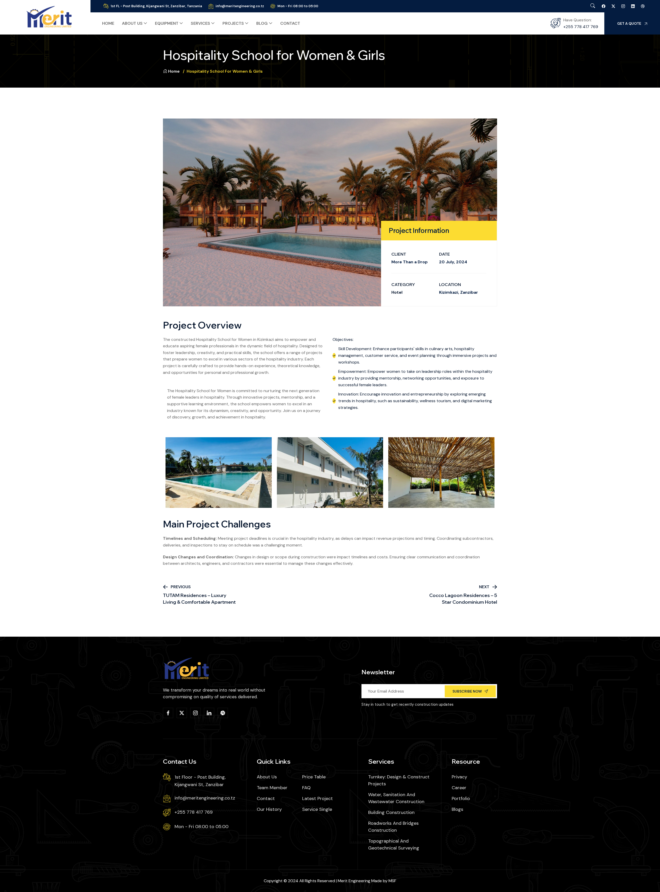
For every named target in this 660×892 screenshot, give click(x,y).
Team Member (272, 788)
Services (200, 23)
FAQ (306, 788)
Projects (233, 23)
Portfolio (461, 798)
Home (108, 23)
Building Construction (391, 812)
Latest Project (317, 798)
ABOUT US (132, 23)
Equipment (166, 23)
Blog (262, 23)
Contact (290, 23)
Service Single (317, 809)
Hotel (396, 292)
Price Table (314, 777)
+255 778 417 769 (580, 26)
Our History (269, 809)
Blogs (457, 809)
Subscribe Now (467, 691)
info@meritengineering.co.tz (240, 6)
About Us (267, 777)
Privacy (459, 777)
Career (459, 788)
